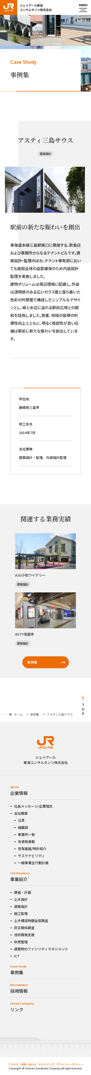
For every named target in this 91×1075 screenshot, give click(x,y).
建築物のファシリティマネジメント (41, 948)
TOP (83, 709)
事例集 (32, 662)
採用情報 (19, 991)
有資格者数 (26, 841)
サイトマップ (46, 1064)
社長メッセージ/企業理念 (33, 806)
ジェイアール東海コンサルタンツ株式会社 (36, 7)
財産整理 (21, 941)
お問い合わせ (28, 1064)
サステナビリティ (31, 855)
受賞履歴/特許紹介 (32, 848)
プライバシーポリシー (69, 1064)
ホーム (18, 714)
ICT (17, 955)
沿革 (21, 820)
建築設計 (21, 906)
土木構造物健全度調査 (31, 920)
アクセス (13, 1064)
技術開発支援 (24, 934)
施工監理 (21, 913)
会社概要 (21, 813)
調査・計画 (22, 892)
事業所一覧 (26, 834)
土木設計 (21, 899)
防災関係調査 (24, 927)
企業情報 (19, 793)
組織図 (23, 827)
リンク (16, 1009)
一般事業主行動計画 (33, 862)
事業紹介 (19, 879)
